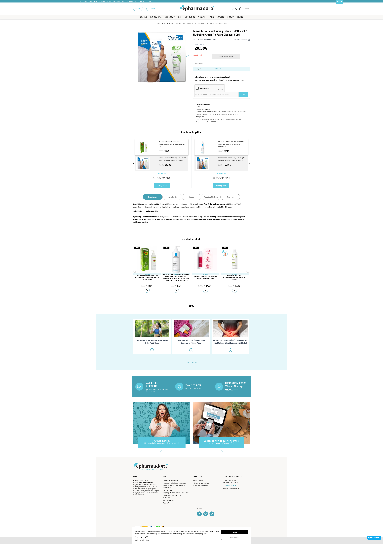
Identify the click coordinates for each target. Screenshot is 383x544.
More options (234, 538)
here (205, 534)
